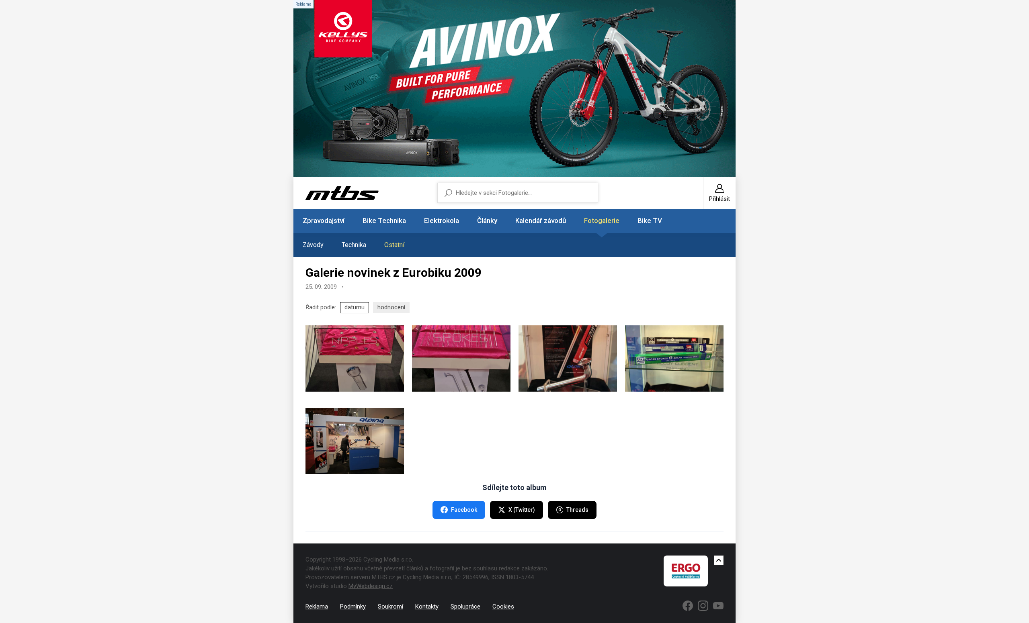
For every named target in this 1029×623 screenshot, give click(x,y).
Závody (313, 245)
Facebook (464, 510)
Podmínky (353, 606)
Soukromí (390, 606)
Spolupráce (465, 606)
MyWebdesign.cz (370, 586)
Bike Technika (384, 221)
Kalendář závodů (540, 221)
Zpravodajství (323, 221)
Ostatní (394, 245)
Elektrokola (441, 221)
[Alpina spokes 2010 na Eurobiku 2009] (354, 358)
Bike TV (649, 221)
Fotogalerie (601, 221)
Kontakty (427, 606)
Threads (577, 510)
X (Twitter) (521, 510)
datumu (354, 307)
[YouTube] (718, 606)
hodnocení (391, 307)
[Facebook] (688, 606)
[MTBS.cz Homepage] (342, 193)
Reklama (316, 606)
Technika (354, 245)
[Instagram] (703, 606)
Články (487, 221)
